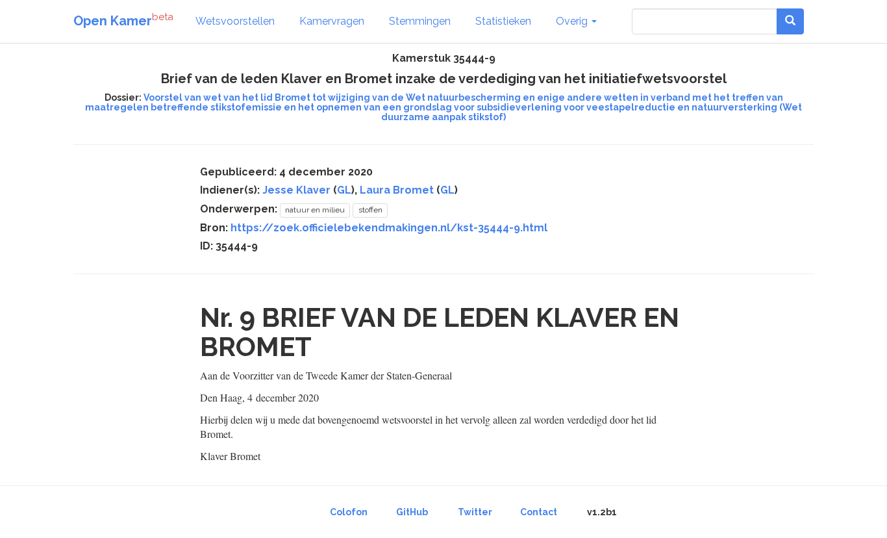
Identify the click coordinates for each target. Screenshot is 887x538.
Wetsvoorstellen (235, 21)
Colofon (349, 512)
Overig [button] (573, 21)
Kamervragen (331, 21)
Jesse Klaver (296, 190)
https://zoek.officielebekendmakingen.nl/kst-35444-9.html (389, 228)
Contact (538, 512)
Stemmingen (420, 21)
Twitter (475, 512)
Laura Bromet (397, 190)
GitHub (412, 512)
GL (344, 190)
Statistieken (503, 21)
